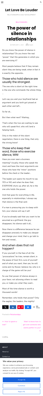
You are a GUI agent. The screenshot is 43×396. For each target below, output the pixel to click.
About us (5, 352)
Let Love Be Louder (21, 9)
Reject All (21, 392)
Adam (31, 45)
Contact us (6, 356)
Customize (21, 386)
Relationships (21, 22)
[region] (21, 377)
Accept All (21, 380)
